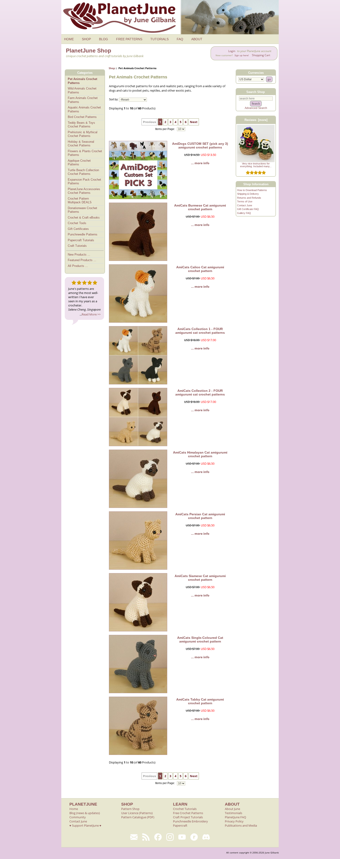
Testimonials (233, 813)
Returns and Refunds (249, 197)
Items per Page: (165, 129)
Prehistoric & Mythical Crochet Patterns (82, 134)
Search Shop (255, 91)
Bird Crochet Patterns (82, 117)
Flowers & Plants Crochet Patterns (85, 153)
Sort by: (113, 99)
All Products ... (78, 266)
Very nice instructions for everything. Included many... (256, 165)
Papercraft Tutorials (81, 240)
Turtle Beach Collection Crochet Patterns (83, 172)
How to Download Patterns (252, 190)
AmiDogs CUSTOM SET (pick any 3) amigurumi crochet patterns (200, 145)
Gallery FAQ (244, 213)
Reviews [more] (255, 120)
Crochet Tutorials (185, 809)
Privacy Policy (234, 821)
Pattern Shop (130, 809)
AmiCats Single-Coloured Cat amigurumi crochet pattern (200, 639)
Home (73, 809)
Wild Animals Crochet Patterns (82, 90)
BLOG (103, 39)
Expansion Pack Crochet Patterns (84, 181)
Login (231, 51)
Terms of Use (244, 201)
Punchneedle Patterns (82, 234)
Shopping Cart (261, 55)
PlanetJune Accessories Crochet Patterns (84, 191)
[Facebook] (158, 837)
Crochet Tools (77, 223)
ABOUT (196, 39)
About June (232, 809)
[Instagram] (170, 837)
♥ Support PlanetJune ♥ (85, 825)
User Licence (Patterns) (137, 813)
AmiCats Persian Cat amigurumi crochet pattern (200, 516)
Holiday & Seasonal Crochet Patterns (81, 143)
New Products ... (79, 254)
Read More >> (91, 314)
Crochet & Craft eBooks (84, 217)
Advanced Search (256, 108)
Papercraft (180, 825)
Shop (112, 68)
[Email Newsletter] (134, 837)
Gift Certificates (78, 229)
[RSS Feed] (146, 837)
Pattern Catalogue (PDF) (137, 817)
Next (194, 122)
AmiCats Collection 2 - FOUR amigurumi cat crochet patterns (200, 392)
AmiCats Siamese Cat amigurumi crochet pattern (200, 577)
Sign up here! (242, 55)
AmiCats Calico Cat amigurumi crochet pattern (200, 269)
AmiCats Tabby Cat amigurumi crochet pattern (200, 701)
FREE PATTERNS (129, 39)
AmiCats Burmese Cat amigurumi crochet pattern (200, 207)
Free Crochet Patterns (188, 813)
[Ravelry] (194, 837)
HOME (69, 39)
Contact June (244, 205)
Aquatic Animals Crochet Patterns (84, 109)
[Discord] (206, 837)
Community (77, 817)
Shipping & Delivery (248, 193)
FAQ (180, 39)
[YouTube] (182, 837)
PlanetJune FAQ (235, 817)
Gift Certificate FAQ (248, 209)
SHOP (86, 39)
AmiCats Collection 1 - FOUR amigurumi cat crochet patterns (200, 330)
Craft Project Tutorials (188, 817)
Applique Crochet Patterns (79, 162)
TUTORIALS (159, 39)
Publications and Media (241, 825)
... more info (200, 163)
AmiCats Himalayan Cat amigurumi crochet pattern (200, 454)
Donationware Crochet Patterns (82, 210)
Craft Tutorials (77, 245)
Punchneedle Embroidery (190, 821)
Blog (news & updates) (84, 813)
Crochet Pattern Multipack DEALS (80, 200)
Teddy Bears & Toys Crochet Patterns (81, 124)
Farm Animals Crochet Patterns (83, 100)
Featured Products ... (82, 260)
